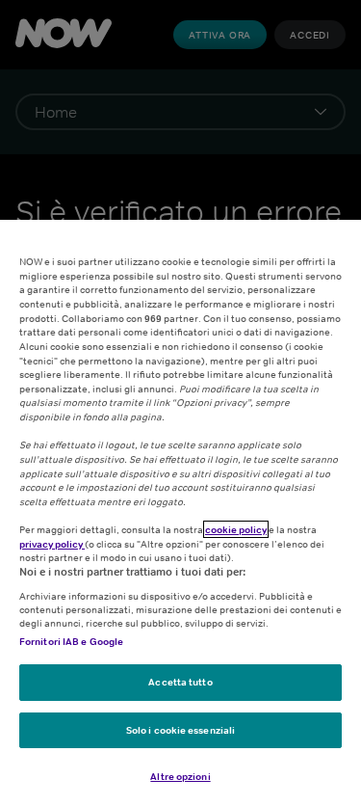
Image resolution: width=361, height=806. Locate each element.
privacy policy (52, 544)
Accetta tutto (180, 681)
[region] (180, 513)
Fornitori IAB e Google (71, 641)
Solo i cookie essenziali (180, 730)
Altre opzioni (180, 776)
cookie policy (236, 529)
